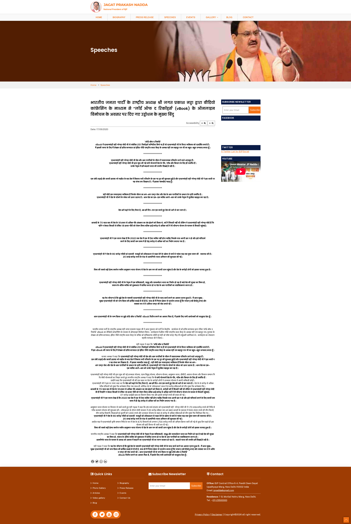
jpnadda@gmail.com (223, 490)
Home (99, 17)
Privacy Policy (202, 514)
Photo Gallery (99, 488)
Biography (119, 17)
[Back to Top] (346, 520)
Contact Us (125, 498)
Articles (96, 493)
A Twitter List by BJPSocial (235, 151)
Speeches (170, 17)
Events (190, 17)
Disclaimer (216, 514)
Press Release (145, 17)
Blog (229, 17)
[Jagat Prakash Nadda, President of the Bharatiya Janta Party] (119, 6)
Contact (248, 17)
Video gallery (99, 498)
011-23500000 (220, 500)
